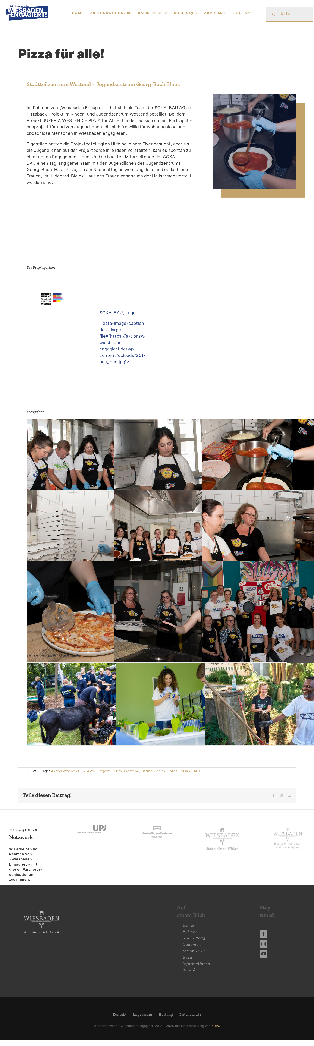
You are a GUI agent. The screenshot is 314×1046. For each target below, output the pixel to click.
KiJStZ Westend (125, 777)
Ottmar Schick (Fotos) (160, 777)
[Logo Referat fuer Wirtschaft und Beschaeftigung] (288, 832)
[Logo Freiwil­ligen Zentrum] (157, 826)
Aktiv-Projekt (98, 777)
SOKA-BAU (190, 777)
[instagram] (263, 950)
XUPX (215, 1032)
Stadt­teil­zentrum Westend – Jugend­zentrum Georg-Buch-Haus (103, 84)
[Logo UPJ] (92, 826)
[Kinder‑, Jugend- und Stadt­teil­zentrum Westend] (52, 296)
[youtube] (263, 960)
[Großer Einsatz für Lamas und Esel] (90, 711)
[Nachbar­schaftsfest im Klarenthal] (179, 711)
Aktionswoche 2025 (68, 777)
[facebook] (263, 941)
